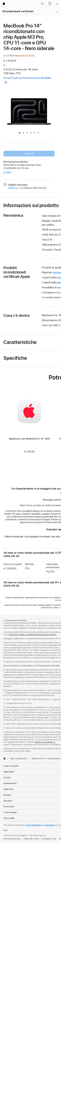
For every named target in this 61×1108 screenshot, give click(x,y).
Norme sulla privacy (12, 839)
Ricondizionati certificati (18, 11)
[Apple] (4, 758)
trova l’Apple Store (34, 825)
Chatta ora (14, 188)
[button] (42, 4)
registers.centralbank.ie (44, 742)
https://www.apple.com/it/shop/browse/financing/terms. (33, 635)
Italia (5, 830)
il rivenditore (48, 825)
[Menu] (57, 4)
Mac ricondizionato (18, 758)
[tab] (19, 132)
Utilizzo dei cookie (31, 839)
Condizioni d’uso (49, 839)
